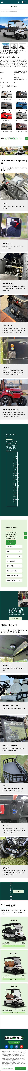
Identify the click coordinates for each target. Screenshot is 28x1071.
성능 (8, 551)
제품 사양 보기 (11, 542)
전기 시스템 (10, 566)
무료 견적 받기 (27, 139)
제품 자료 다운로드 (15, 1042)
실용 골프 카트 (14, 11)
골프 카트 (8, 11)
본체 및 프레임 (11, 561)
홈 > (1, 11)
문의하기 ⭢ (15, 618)
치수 (8, 556)
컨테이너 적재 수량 (12, 575)
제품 (3, 11)
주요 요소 (9, 546)
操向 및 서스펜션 (11, 570)
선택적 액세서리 (11, 580)
